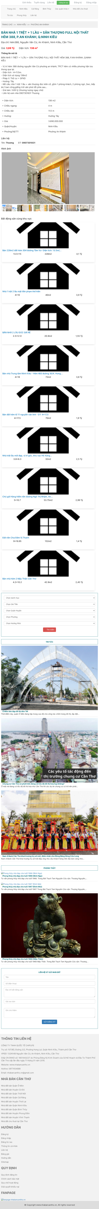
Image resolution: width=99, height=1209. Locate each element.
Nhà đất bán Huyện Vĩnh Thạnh (15, 1117)
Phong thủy (22, 15)
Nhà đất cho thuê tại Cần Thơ (14, 1121)
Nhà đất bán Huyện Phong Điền (15, 1113)
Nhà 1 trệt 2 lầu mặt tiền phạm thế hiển (21, 291)
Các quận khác (61, 9)
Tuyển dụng (39, 2)
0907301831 (28, 142)
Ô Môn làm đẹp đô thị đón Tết (15, 711)
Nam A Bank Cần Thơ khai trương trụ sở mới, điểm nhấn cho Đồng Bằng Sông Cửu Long (40, 856)
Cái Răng (35, 9)
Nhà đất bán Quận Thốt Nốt (13, 1093)
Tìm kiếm (50, 630)
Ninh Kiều (23, 9)
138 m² (34, 48)
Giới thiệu (26, 2)
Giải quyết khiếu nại (10, 1186)
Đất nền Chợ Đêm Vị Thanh (15, 537)
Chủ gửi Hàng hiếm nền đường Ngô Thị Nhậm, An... (27, 496)
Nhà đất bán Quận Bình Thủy (14, 1109)
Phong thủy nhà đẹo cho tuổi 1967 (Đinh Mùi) (22, 887)
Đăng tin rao (63, 3)
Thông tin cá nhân (9, 1146)
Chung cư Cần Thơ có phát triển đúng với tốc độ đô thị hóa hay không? (33, 784)
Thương (10, 142)
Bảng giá (5, 1154)
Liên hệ (50, 2)
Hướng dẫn (6, 1158)
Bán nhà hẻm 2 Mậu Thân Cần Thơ (19, 578)
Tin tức (10, 15)
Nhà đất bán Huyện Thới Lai (13, 1101)
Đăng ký (78, 2)
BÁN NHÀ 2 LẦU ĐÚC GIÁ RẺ (16, 332)
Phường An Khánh (40, 24)
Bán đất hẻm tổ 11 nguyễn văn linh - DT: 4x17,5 (25, 414)
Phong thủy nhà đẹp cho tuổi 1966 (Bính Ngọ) (22, 876)
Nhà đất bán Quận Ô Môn (12, 1085)
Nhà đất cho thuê (80, 9)
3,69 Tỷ (10, 48)
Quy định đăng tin (9, 1175)
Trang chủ (11, 9)
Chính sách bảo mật (10, 1179)
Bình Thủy (47, 9)
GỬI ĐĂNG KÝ (49, 1022)
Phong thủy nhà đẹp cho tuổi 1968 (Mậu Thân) (22, 959)
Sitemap (5, 1162)
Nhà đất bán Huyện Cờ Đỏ (13, 1089)
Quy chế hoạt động (9, 1182)
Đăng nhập (91, 2)
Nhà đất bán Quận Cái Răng (13, 1097)
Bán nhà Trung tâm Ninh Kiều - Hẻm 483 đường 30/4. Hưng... (32, 373)
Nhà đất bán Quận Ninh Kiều (14, 1105)
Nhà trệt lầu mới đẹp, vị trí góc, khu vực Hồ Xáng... (27, 455)
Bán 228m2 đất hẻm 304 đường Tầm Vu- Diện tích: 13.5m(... (31, 250)
